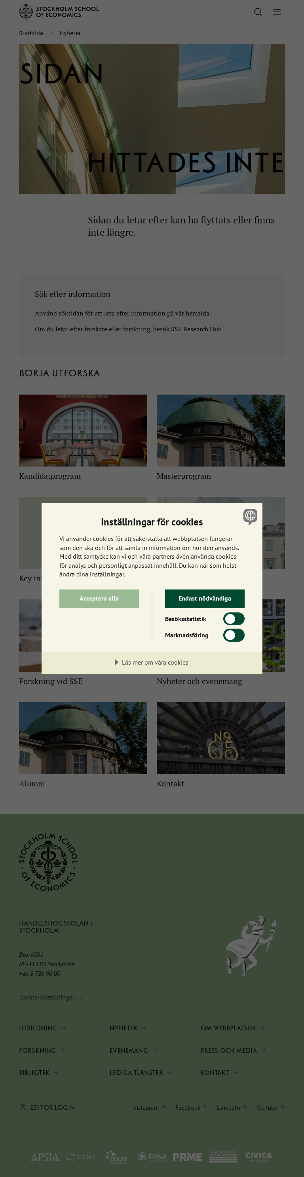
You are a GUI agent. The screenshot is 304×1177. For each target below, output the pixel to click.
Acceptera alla (99, 598)
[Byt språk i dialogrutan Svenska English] (249, 516)
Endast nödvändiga (205, 598)
